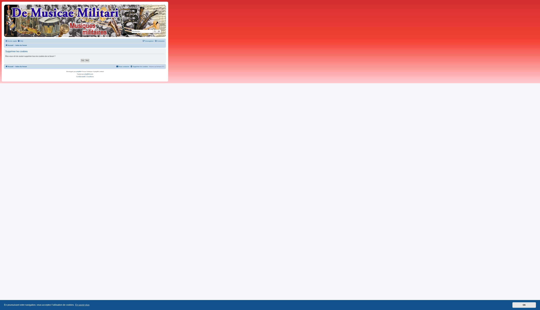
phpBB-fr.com (88, 74)
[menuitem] (20, 41)
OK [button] (524, 305)
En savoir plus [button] (82, 305)
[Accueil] (84, 21)
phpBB (78, 71)
